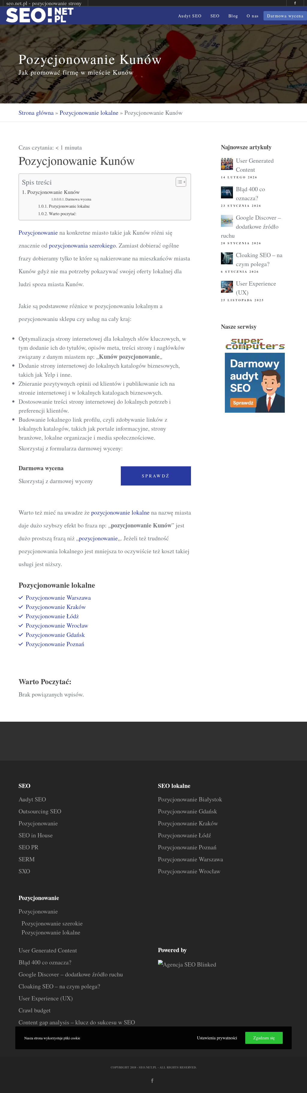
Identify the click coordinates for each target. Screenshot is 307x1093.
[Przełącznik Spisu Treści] (178, 182)
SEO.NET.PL (148, 1067)
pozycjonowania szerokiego (82, 245)
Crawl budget (35, 1010)
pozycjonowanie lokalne (120, 512)
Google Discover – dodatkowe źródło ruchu (251, 226)
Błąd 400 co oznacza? (45, 962)
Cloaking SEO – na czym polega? (59, 986)
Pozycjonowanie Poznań (55, 644)
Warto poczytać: (62, 213)
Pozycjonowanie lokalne (89, 112)
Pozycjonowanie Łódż (52, 616)
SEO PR (28, 847)
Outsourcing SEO (40, 811)
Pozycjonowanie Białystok (190, 799)
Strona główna (36, 112)
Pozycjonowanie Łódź (184, 835)
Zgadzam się (264, 1038)
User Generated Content (48, 950)
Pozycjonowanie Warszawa (58, 597)
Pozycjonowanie (38, 232)
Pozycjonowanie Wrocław (57, 625)
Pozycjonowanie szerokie (52, 923)
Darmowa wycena (78, 199)
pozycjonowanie (98, 538)
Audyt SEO (32, 799)
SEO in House (36, 835)
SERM (27, 859)
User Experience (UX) (46, 998)
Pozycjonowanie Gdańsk (55, 635)
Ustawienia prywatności (217, 1038)
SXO (24, 871)
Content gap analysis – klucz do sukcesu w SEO (77, 1022)
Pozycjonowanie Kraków (56, 607)
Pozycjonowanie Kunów (53, 191)
